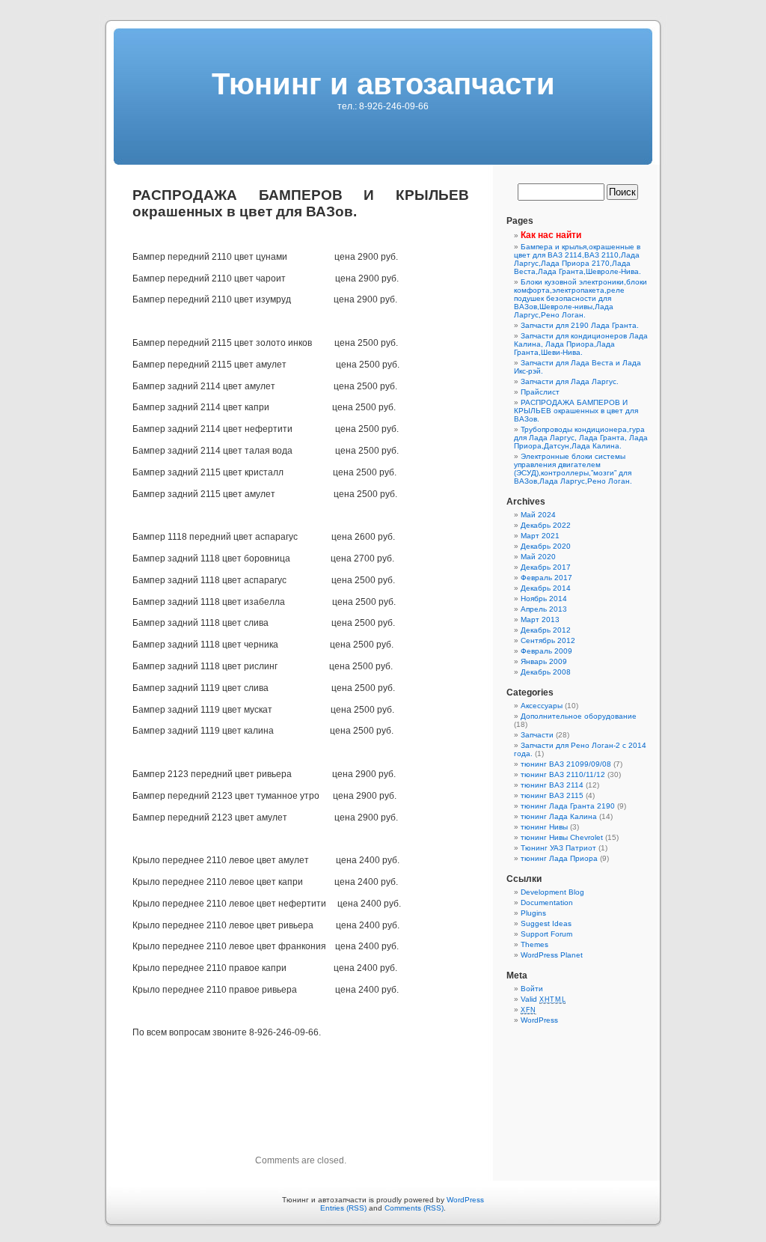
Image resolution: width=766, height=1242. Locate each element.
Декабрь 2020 (546, 546)
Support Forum (546, 934)
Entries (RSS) (343, 1208)
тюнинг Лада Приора (559, 858)
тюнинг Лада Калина (559, 816)
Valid (543, 999)
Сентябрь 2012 (548, 640)
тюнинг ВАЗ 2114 (552, 785)
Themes (534, 944)
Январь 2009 (544, 661)
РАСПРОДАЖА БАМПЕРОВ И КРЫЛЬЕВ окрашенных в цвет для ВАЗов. (576, 410)
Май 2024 (538, 515)
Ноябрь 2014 (544, 598)
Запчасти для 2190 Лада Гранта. (580, 325)
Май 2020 (538, 556)
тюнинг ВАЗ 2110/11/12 (563, 774)
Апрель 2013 (544, 609)
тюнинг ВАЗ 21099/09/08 (566, 764)
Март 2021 (540, 536)
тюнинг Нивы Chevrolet (562, 837)
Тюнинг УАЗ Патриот (558, 848)
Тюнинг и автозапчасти (383, 83)
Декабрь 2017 (546, 567)
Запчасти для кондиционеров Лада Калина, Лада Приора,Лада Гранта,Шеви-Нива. (581, 344)
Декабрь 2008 (546, 672)
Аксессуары (542, 705)
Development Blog (552, 892)
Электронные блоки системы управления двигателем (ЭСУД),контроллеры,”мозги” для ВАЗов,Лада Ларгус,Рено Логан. (573, 468)
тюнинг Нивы (544, 827)
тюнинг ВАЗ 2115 (552, 795)
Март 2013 (540, 619)
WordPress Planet (552, 955)
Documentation (547, 902)
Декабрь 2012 (546, 630)
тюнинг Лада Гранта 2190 (568, 806)
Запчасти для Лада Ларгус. (570, 381)
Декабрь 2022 (546, 525)
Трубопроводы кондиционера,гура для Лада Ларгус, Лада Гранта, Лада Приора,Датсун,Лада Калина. (581, 437)
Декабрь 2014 (546, 588)
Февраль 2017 (546, 577)
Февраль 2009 (546, 651)
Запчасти (537, 735)
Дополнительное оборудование (579, 716)
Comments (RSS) (414, 1208)
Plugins (533, 913)
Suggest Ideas (546, 923)
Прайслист (540, 392)
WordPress (539, 1020)
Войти (532, 988)
